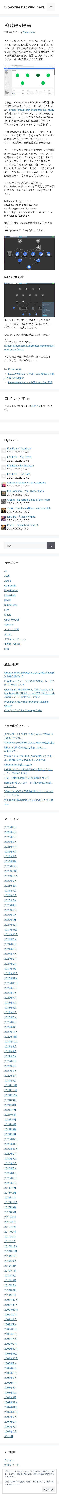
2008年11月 (10, 1353)
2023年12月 (11, 973)
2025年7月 (10, 890)
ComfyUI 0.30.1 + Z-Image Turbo (23, 710)
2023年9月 (10, 988)
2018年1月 (10, 1197)
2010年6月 (10, 1275)
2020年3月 (10, 1178)
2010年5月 (10, 1280)
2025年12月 (11, 866)
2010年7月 (10, 1270)
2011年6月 (10, 1217)
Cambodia (10, 585)
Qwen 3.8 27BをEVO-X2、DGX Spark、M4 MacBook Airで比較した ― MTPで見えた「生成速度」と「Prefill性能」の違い (29, 693)
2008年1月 (10, 1397)
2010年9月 (10, 1260)
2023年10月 (11, 983)
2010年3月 (10, 1285)
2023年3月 (10, 1017)
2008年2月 (10, 1392)
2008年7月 (10, 1368)
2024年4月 (10, 953)
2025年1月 (10, 919)
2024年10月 (11, 934)
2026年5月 (10, 841)
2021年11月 (10, 1090)
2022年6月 (10, 1061)
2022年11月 (10, 1036)
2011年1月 (10, 1241)
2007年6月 (10, 1431)
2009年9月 (10, 1314)
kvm (6, 609)
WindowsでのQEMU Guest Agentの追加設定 (29, 742)
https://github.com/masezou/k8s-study (31, 109)
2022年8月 (10, 1051)
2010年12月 (10, 1246)
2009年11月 (11, 1304)
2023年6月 (10, 1002)
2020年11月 (10, 1144)
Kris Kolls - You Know (19, 448)
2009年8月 (10, 1319)
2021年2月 (10, 1134)
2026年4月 (10, 846)
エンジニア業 (11, 629)
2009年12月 (11, 1299)
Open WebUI (11, 619)
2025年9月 (10, 880)
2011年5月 (10, 1222)
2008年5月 (10, 1377)
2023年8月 (10, 992)
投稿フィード (11, 1465)
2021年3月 (10, 1129)
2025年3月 (10, 910)
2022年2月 (10, 1080)
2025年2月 (10, 914)
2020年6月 (10, 1163)
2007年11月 (10, 1407)
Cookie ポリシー (13, 1484)
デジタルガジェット (15, 639)
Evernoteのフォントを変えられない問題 (30, 382)
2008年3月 (10, 1387)
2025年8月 (10, 885)
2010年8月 (10, 1265)
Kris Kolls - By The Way (20, 465)
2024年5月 (10, 949)
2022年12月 (11, 1031)
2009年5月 (10, 1334)
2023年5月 (10, 1007)
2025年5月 (10, 900)
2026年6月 (10, 837)
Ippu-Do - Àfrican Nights (21, 516)
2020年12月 (11, 1139)
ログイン (36, 405)
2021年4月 (10, 1124)
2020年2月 (10, 1183)
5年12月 (8, 1436)
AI (5, 570)
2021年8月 (10, 1105)
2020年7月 (10, 1158)
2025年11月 (10, 871)
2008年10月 (11, 1358)
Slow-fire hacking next (24, 7)
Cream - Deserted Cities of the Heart (28, 499)
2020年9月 (10, 1153)
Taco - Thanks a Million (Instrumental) (29, 508)
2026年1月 (10, 861)
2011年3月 (10, 1231)
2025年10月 (11, 875)
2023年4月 (10, 1012)
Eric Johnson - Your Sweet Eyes (25, 491)
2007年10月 (11, 1412)
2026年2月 (10, 856)
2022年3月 (10, 1075)
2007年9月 (10, 1416)
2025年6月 (10, 895)
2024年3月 (10, 958)
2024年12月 (11, 924)
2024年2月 (10, 963)
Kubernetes (14, 369)
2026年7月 (10, 832)
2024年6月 (10, 944)
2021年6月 (10, 1114)
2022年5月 (10, 1066)
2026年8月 (10, 827)
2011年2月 (10, 1236)
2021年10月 (10, 1095)
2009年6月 (10, 1329)
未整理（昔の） (12, 644)
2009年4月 (10, 1338)
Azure (7, 580)
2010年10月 (11, 1256)
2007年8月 (10, 1421)
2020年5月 (10, 1168)
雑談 (6, 648)
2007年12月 (11, 1402)
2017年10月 (10, 1202)
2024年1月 (10, 968)
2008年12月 (11, 1348)
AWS (7, 575)
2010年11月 (10, 1251)
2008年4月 (10, 1382)
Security (9, 624)
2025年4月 (10, 905)
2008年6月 (10, 1373)
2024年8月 (10, 939)
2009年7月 (10, 1324)
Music (7, 614)
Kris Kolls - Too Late (18, 474)
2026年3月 (10, 851)
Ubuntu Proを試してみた (18, 764)
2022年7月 (10, 1056)
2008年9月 (10, 1363)
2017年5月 (10, 1212)
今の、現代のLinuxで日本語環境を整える (26, 777)
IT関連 (7, 600)
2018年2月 (10, 1192)
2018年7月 (10, 1187)
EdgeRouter (11, 590)
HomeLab (10, 595)
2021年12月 (10, 1085)
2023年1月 (10, 1027)
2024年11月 (10, 929)
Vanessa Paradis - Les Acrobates (26, 482)
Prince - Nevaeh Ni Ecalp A (22, 525)
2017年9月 (10, 1207)
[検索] (51, 545)
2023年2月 (10, 1022)
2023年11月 (10, 978)
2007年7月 (10, 1426)
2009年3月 (10, 1343)
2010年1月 (10, 1295)
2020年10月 (11, 1148)
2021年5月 (10, 1119)
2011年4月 (10, 1226)
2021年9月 (10, 1100)
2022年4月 (10, 1070)
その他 (8, 634)
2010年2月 (10, 1290)
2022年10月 (11, 1041)
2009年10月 (11, 1309)
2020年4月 (10, 1173)
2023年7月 (10, 997)
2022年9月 (10, 1046)
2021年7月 (10, 1109)
